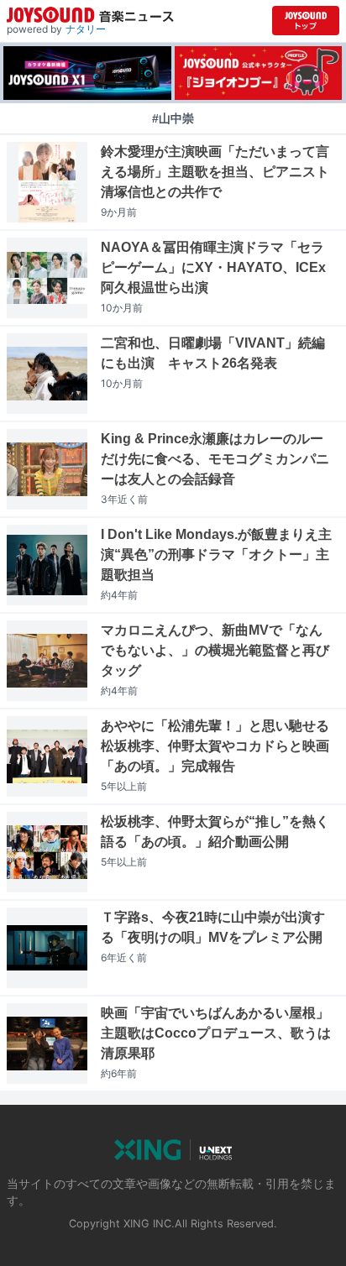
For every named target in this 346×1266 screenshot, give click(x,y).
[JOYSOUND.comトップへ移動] (305, 20)
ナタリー (86, 29)
